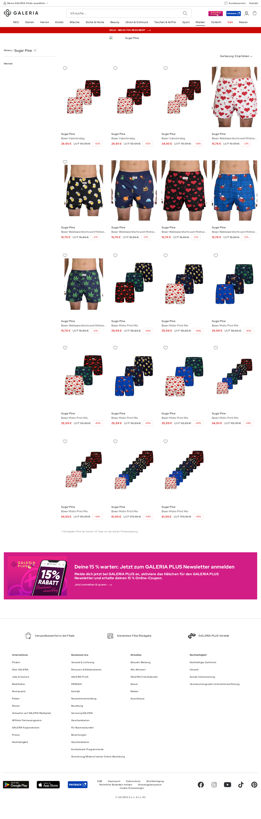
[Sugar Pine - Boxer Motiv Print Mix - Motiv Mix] (134, 470)
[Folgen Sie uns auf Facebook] (201, 784)
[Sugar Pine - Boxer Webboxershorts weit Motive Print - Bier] (234, 97)
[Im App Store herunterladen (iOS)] (48, 785)
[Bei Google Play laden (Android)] (16, 785)
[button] (26, 3)
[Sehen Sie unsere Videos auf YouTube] (227, 784)
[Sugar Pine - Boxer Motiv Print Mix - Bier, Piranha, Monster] (134, 283)
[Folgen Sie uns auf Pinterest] (254, 784)
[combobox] (237, 56)
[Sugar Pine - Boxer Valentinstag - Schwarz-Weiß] (83, 97)
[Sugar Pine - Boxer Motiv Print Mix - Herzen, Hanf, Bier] (234, 376)
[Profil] (246, 13)
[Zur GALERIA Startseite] (21, 13)
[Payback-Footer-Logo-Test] (77, 785)
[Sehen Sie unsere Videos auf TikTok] (241, 784)
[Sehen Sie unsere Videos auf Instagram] (214, 784)
